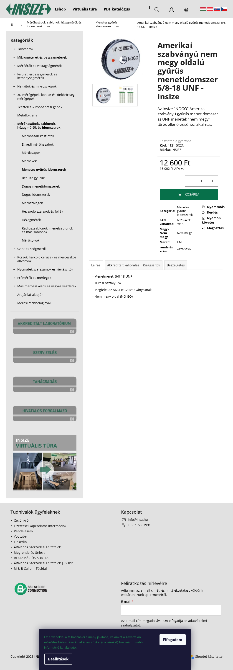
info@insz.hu (138, 519)
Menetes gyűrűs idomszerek (44, 169)
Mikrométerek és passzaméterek (42, 57)
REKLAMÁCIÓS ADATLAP (32, 558)
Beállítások (58, 659)
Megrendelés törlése (29, 552)
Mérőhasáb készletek (38, 136)
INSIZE (176, 149)
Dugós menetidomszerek (41, 186)
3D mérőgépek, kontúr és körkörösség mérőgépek (46, 97)
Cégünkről (21, 520)
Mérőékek (29, 161)
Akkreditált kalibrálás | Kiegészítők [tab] (133, 265)
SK (217, 9)
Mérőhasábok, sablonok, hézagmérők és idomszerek (39, 125)
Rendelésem (23, 531)
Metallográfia (27, 115)
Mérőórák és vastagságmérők (39, 66)
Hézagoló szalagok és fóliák (42, 211)
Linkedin (20, 542)
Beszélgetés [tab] (176, 265)
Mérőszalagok (32, 203)
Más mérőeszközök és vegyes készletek (46, 286)
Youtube (20, 536)
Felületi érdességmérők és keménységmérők (37, 76)
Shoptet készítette (209, 656)
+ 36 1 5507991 (139, 525)
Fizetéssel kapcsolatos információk (40, 526)
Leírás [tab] (95, 265)
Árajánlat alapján (30, 294)
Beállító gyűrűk (33, 178)
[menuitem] (60, 9)
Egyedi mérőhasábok (37, 144)
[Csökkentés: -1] (190, 180)
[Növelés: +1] (212, 180)
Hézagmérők (31, 220)
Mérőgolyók (30, 240)
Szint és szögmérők (31, 249)
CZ (224, 9)
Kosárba (192, 194)
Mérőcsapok (31, 152)
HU (203, 9)
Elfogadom (172, 639)
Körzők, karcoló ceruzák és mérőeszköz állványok (46, 259)
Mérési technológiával (34, 303)
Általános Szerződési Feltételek (37, 547)
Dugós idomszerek (36, 194)
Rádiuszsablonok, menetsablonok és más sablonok (47, 230)
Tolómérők (25, 49)
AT (210, 9)
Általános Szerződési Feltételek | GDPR (43, 563)
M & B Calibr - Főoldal (30, 568)
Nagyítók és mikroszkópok (36, 86)
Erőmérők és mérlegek (34, 278)
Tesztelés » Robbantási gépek (39, 107)
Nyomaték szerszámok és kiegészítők (45, 269)
